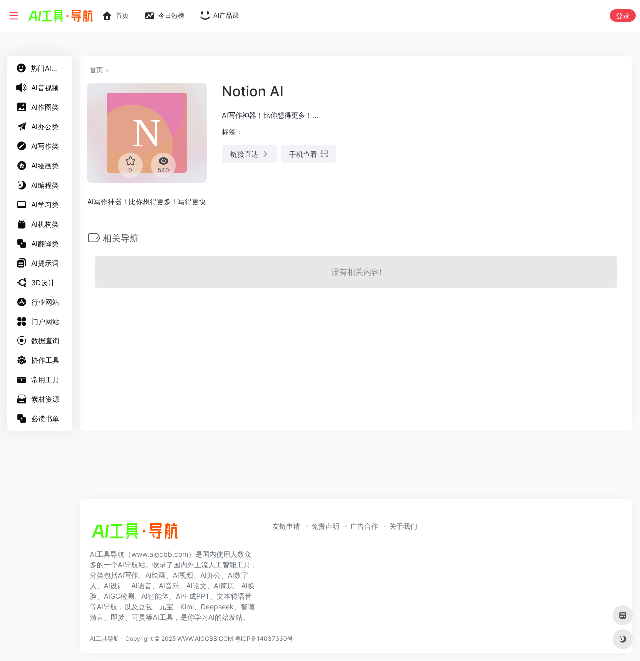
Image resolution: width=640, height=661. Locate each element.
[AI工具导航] (135, 534)
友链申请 (286, 526)
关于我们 (404, 526)
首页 (96, 70)
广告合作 (364, 526)
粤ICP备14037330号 (264, 638)
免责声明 (326, 526)
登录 (623, 15)
